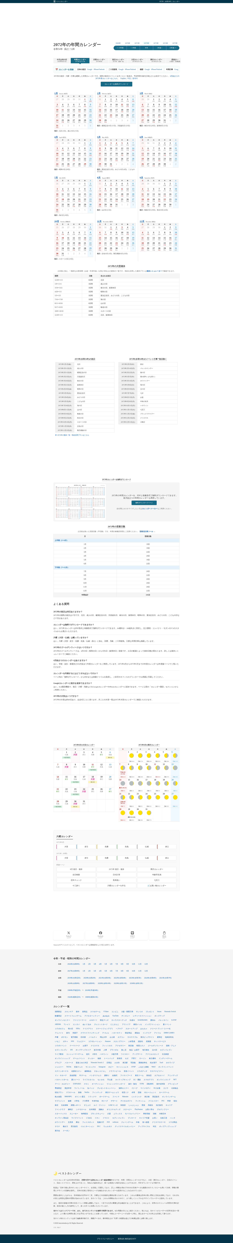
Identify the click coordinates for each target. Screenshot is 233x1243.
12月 (146, 964)
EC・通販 (137, 1080)
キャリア (169, 1105)
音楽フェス (78, 1067)
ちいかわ (101, 1080)
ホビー (110, 1067)
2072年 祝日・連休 (116, 869)
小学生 (76, 1101)
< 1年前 (133, 48)
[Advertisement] (116, 20)
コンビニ (115, 1012)
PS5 (163, 1101)
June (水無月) (146, 137)
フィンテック (97, 1092)
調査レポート (76, 1105)
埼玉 (154, 1126)
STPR (142, 1084)
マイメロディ (145, 1088)
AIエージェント (150, 1092)
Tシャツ (67, 1024)
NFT (175, 1079)
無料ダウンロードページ (144, 503)
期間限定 (58, 1012)
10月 (133, 964)
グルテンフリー (163, 1109)
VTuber (106, 1011)
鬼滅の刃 (100, 1122)
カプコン (121, 1037)
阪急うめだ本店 (82, 1063)
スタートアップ (131, 1029)
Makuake (125, 1096)
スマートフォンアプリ (104, 1029)
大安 (66, 847)
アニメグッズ (173, 1075)
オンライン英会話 (61, 1118)
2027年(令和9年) (73, 971)
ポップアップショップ (167, 1126)
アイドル (157, 1033)
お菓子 (85, 1046)
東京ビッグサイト (147, 1037)
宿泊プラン (59, 1092)
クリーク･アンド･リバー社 (160, 1029)
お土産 (112, 1037)
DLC (98, 1126)
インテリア (147, 1033)
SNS (72, 1041)
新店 (56, 1105)
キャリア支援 (144, 1118)
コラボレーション (95, 1041)
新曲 (80, 1092)
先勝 (106, 847)
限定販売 (155, 1097)
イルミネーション (87, 1126)
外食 (137, 1122)
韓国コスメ (140, 1046)
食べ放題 (145, 1122)
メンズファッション (152, 1024)
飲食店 (149, 1075)
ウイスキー (125, 1054)
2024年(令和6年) (150, 978)
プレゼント (150, 1012)
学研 (169, 1101)
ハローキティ (117, 1033)
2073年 (156, 43)
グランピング (173, 1084)
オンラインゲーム (169, 1097)
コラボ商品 (173, 1122)
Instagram (102, 1067)
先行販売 (159, 1105)
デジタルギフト (126, 1101)
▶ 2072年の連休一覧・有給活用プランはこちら (72, 435)
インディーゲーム (165, 1058)
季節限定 (58, 1088)
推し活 (123, 1050)
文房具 (70, 1122)
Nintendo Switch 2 (97, 1062)
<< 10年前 (120, 48)
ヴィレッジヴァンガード (116, 1084)
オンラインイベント (166, 1067)
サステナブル (132, 1037)
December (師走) (147, 221)
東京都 (147, 1097)
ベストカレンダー (62, 1)
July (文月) (60, 177)
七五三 (157, 880)
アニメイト (59, 1033)
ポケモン (64, 1037)
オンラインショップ (62, 1058)
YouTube (115, 1016)
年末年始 (95, 1101)
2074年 (165, 43)
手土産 (109, 1080)
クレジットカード (101, 1024)
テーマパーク (75, 1046)
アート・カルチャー (62, 1084)
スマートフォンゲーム (73, 1016)
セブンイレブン (166, 1050)
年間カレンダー (80, 60)
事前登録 (146, 1114)
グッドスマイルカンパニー (125, 1126)
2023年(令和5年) (135, 978)
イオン (97, 1118)
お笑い (154, 1118)
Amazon (108, 1041)
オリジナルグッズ (113, 1109)
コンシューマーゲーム (74, 1054)
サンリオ (139, 1012)
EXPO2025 (77, 1084)
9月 (127, 964)
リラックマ (92, 1097)
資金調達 (73, 1075)
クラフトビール (115, 1071)
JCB (108, 1122)
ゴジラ (165, 1088)
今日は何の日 (62, 60)
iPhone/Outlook (99, 69)
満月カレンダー (156, 60)
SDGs (78, 1028)
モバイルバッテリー (132, 1114)
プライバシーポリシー (105, 1239)
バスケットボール (61, 1080)
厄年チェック (76, 880)
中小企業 (157, 1088)
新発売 (119, 1058)
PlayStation (139, 1109)
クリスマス (95, 1046)
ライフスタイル (89, 1080)
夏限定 (159, 1037)
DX (71, 1050)
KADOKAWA (142, 1020)
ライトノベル (79, 1088)
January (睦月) (61, 93)
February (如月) (104, 93)
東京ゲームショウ (112, 1092)
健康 (69, 1101)
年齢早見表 (156, 875)
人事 (105, 1050)
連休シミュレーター (154, 271)
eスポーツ (93, 1020)
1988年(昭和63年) (91, 997)
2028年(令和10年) (104, 983)
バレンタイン (163, 1020)
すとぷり (87, 1105)
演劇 (154, 1114)
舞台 (77, 1122)
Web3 (153, 1067)
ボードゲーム (104, 1097)
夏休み (152, 1020)
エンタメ (76, 1024)
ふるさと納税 (143, 1067)
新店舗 (130, 1046)
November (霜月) (105, 221)
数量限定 (58, 1016)
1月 (84, 964)
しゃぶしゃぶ (134, 1105)
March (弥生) (146, 93)
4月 (100, 964)
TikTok (68, 1067)
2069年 (118, 43)
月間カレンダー (99, 60)
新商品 (84, 1012)
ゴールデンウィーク (155, 1046)
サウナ (57, 1126)
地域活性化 (169, 1037)
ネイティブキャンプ (123, 1080)
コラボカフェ (60, 1029)
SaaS (161, 1062)
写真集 (133, 1063)
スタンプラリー (119, 1041)
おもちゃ (143, 1029)
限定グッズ (104, 1020)
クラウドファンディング (90, 1033)
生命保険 (64, 1105)
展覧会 (137, 1033)
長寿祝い (116, 880)
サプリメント (60, 1101)
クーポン (66, 1131)
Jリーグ (134, 1088)
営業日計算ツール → (147, 531)
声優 (56, 1037)
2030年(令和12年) (136, 983)
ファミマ (115, 1097)
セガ (126, 1058)
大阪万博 (114, 1054)
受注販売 (74, 1126)
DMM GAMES (169, 1033)
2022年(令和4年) (120, 978)
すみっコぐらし (100, 1071)
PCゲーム (83, 1075)
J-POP (133, 1067)
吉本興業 (92, 1109)
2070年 (127, 43)
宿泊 (175, 1101)
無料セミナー (124, 1088)
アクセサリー (120, 1046)
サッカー (91, 1058)
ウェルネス (107, 1126)
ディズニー (125, 1016)
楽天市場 (97, 1050)
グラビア (58, 1063)
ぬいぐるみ (87, 1024)
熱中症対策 (160, 1084)
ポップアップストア (83, 1050)
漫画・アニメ (171, 1046)
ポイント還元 (80, 1097)
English (123, 78)
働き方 (65, 1126)
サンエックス (91, 1067)
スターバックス (61, 1114)
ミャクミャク (136, 1097)
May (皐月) (102, 137)
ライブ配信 (59, 1054)
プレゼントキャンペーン (106, 1088)
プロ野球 (85, 1101)
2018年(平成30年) (91, 990)
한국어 (135, 78)
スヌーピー (127, 1109)
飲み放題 (58, 1097)
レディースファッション (142, 1016)
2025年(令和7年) (165, 978)
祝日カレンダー (118, 60)
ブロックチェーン (97, 1114)
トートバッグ (109, 1058)
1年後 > (159, 48)
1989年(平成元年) (74, 990)
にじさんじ (115, 1024)
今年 (146, 48)
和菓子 (75, 1033)
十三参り (76, 886)
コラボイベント (61, 1046)
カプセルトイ (159, 1075)
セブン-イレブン (118, 1118)
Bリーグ (105, 1101)
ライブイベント (77, 1118)
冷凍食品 (174, 1088)
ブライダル (114, 1050)
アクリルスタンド (152, 1054)
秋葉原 (123, 1105)
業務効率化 (143, 1063)
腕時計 (70, 1109)
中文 (129, 78)
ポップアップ (159, 1016)
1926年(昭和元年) (74, 997)
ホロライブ (170, 1063)
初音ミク (125, 1092)
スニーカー (74, 1114)
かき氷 (117, 1063)
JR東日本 (162, 1114)
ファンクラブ (60, 1109)
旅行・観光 (132, 1084)
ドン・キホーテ (61, 1075)
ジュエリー (59, 1067)
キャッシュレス (122, 1067)
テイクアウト (88, 1029)
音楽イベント (129, 1071)
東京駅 (125, 1063)
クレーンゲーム (127, 1122)
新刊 (68, 1033)
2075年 (174, 43)
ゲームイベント (79, 1058)
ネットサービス (160, 1041)
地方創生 (145, 1050)
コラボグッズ (142, 1071)
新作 (77, 1012)
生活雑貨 (165, 1054)
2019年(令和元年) (74, 978)
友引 (86, 847)
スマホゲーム (95, 1012)
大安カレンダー (137, 60)
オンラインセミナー (62, 1020)
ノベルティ (93, 1037)
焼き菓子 (153, 1063)
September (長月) (147, 177)
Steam (159, 1011)
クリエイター (153, 1101)
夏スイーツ (75, 1080)
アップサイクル (144, 1126)
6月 (111, 964)
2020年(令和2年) (89, 978)
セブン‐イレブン (61, 1050)
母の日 (70, 1029)
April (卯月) (60, 137)
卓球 (133, 1092)
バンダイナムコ (95, 1075)
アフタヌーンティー (92, 1016)
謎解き (101, 1109)
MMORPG (68, 1096)
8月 (122, 964)
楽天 (88, 1054)
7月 (116, 964)
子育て (133, 1058)
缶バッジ (90, 1088)
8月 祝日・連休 (76, 869)
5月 (105, 964)
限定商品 (128, 1033)
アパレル (105, 1033)
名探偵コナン (76, 1071)
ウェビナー (81, 1041)
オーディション (98, 1084)
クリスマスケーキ (159, 1122)
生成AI (132, 1020)
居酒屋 (148, 1041)
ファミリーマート (80, 1020)
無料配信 (84, 1114)
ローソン (142, 1058)
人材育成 (131, 1041)
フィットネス (107, 1046)
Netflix (86, 1092)
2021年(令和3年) (105, 978)
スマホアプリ (149, 1080)
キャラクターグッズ (119, 1020)
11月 (139, 964)
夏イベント (167, 1024)
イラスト (106, 1118)
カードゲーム (164, 1092)
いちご (57, 1041)
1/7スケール (70, 1092)
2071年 (137, 43)
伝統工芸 (163, 1118)
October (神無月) (62, 221)
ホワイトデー (60, 1122)
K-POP (173, 1020)
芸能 (139, 1092)
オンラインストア (163, 1080)
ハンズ (172, 1118)
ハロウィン (104, 1054)
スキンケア (69, 1012)
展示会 (57, 1131)
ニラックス (118, 1114)
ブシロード (132, 1118)
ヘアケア (119, 1029)
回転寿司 (150, 1084)
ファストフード (126, 1075)
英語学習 (68, 1088)
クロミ (86, 1084)
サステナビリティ (157, 1071)
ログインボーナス (61, 1071)
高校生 (150, 1105)
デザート (114, 1101)
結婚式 (114, 1075)
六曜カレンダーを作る (116, 886)
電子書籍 (74, 1037)
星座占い (174, 60)
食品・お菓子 (134, 1050)
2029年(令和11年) (120, 983)
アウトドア (126, 1024)
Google (89, 69)
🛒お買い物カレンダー (156, 886)
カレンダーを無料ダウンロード (116, 84)
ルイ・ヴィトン (100, 1105)
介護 (109, 1114)
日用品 (109, 1063)
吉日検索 (76, 875)
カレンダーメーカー (149, 509)
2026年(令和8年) (73, 964)
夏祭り (106, 1075)
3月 (95, 964)
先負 (127, 847)
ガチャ (65, 1041)
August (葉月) (103, 177)
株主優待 (152, 1058)
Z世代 (94, 1054)
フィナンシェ (140, 1101)
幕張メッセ (137, 1024)
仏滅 (147, 847)
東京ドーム (139, 1075)
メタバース (69, 1063)
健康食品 (87, 1071)
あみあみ (106, 1016)
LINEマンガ (113, 1105)
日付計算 (116, 875)
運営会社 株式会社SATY (127, 1239)
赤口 (167, 847)
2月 (89, 964)
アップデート (137, 1054)
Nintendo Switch (170, 1011)
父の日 (154, 1050)
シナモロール (81, 1109)
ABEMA (58, 1024)
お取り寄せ (150, 1109)
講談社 (140, 1041)
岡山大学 (103, 1037)
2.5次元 (89, 1118)
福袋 (99, 1058)
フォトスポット (88, 1122)
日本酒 (83, 1037)
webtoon (115, 1122)
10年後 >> (172, 48)
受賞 (143, 1105)
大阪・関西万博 (127, 1012)
